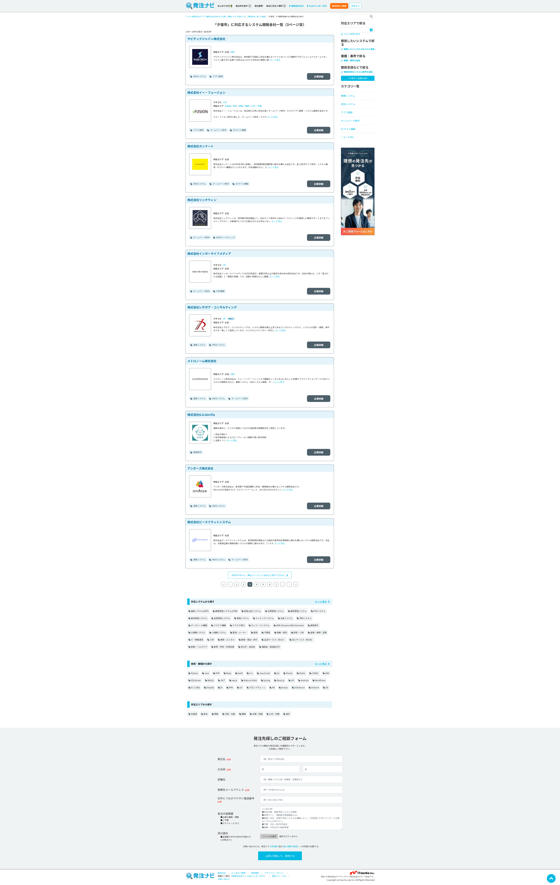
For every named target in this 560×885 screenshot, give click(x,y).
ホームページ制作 (218, 130)
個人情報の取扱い (291, 846)
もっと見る (275, 59)
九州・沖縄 (256, 105)
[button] (357, 136)
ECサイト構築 (239, 130)
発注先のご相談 (339, 5)
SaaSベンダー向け (255, 875)
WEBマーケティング (225, 237)
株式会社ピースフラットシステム (209, 522)
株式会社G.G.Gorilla (201, 414)
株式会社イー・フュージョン (206, 92)
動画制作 (197, 452)
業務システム (199, 344)
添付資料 (223, 833)
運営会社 (222, 872)
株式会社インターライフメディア (209, 253)
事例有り (231, 319)
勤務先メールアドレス (231, 789)
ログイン (355, 5)
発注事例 (259, 5)
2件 (224, 318)
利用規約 (274, 846)
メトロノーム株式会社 (201, 361)
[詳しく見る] (357, 191)
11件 (225, 102)
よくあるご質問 (238, 872)
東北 (235, 105)
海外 (233, 51)
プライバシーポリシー (274, 872)
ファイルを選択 (269, 836)
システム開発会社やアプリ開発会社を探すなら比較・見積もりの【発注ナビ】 (216, 16)
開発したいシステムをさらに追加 (358, 49)
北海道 (262, 16)
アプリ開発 (217, 76)
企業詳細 (318, 76)
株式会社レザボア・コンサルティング (212, 307)
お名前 (221, 769)
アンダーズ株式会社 (200, 468)
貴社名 (221, 759)
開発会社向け (238, 875)
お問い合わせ (224, 879)
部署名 (221, 779)
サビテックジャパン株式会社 (206, 39)
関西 (247, 105)
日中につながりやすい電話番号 (236, 798)
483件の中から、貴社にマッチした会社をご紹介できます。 (259, 575)
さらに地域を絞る (351, 33)
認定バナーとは (279, 875)
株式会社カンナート (200, 146)
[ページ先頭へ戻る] (551, 878)
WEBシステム (199, 76)
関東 (241, 105)
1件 (224, 264)
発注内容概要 (225, 813)
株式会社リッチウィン (202, 200)
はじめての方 (224, 5)
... (283, 584)
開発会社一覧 (253, 16)
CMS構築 (220, 291)
